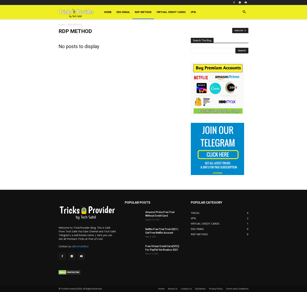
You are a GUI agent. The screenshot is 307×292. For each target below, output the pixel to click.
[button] (244, 12)
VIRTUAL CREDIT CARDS (171, 12)
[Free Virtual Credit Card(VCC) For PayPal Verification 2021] (133, 250)
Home (62, 24)
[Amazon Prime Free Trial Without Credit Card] (133, 216)
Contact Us (186, 288)
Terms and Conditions (237, 288)
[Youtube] (245, 2)
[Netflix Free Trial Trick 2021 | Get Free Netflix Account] (133, 233)
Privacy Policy (216, 288)
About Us (172, 288)
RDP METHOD (143, 12)
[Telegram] (240, 2)
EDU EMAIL (123, 12)
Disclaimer (200, 288)
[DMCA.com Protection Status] (69, 273)
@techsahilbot (80, 246)
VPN (193, 12)
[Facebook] (234, 2)
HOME (108, 12)
